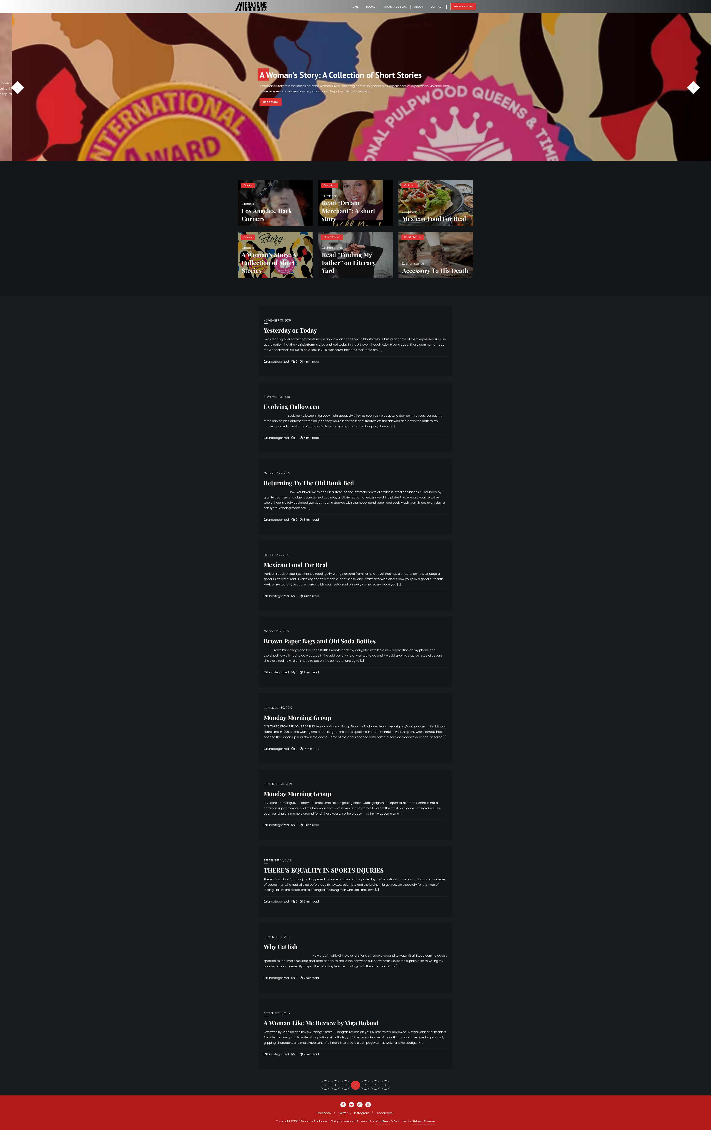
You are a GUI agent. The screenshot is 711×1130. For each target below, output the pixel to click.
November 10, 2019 (277, 320)
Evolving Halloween (292, 406)
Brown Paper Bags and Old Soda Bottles (320, 641)
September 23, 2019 (278, 784)
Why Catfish (281, 946)
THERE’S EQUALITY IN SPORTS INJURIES (324, 870)
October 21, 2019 (276, 555)
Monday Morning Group (297, 717)
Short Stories (332, 237)
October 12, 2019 (276, 631)
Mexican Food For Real (434, 218)
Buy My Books (463, 6)
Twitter (343, 1113)
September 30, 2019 (278, 708)
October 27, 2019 (277, 473)
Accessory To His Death (435, 270)
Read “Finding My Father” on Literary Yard (348, 262)
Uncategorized (278, 361)
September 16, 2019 (277, 860)
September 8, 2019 (277, 1013)
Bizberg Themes (424, 1121)
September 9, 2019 (277, 937)
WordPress (382, 1121)
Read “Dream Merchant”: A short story (348, 210)
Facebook (324, 1113)
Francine (329, 185)
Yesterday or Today (290, 330)
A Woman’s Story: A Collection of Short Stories (269, 262)
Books (248, 185)
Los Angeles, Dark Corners (267, 215)
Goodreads (384, 1113)
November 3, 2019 (277, 397)
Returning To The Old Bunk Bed (309, 483)
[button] (693, 87)
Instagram (361, 1113)
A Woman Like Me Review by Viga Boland (321, 1023)
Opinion (409, 185)
